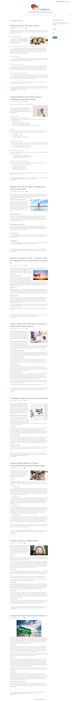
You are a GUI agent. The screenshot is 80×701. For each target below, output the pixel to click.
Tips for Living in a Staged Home (24, 541)
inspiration (12, 178)
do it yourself (19, 87)
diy (29, 692)
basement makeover (32, 86)
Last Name (54, 29)
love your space (35, 87)
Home (24, 14)
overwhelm (40, 87)
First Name (54, 24)
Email (54, 33)
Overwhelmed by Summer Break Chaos (21, 178)
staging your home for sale (23, 455)
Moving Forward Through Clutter (24, 25)
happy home (45, 177)
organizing (28, 250)
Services (29, 14)
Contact (55, 14)
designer (15, 87)
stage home (27, 607)
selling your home (22, 607)
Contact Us (44, 699)
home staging (35, 606)
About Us (34, 14)
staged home (32, 607)
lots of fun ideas (22, 346)
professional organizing (32, 178)
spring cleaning (16, 89)
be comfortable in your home (42, 86)
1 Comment (12, 391)
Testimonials (39, 14)
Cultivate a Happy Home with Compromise (28, 398)
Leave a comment (13, 90)
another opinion (26, 86)
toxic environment (23, 89)
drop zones (26, 454)
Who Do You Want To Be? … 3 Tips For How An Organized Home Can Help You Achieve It (29, 260)
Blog (51, 14)
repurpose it (38, 378)
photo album (39, 376)
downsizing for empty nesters (27, 87)
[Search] (69, 15)
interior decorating (33, 692)
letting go (17, 316)
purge (27, 693)
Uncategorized (16, 86)
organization (41, 454)
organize (16, 607)
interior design (26, 389)
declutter (11, 87)
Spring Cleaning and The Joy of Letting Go (28, 616)
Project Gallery (46, 14)
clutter (24, 692)
